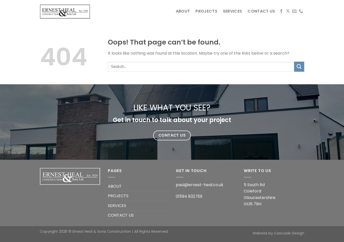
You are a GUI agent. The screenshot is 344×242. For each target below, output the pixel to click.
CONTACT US (261, 11)
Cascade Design (289, 233)
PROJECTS (206, 11)
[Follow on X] (288, 11)
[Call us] (301, 11)
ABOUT (183, 11)
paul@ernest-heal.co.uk (199, 185)
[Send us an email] (294, 11)
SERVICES (232, 11)
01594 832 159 (189, 196)
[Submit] (299, 66)
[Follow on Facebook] (281, 11)
